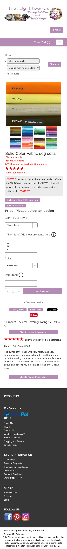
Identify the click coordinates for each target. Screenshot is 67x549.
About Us (8, 423)
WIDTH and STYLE (16, 218)
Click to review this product (33, 332)
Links (6, 500)
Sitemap (8, 496)
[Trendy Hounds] (33, 12)
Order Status (10, 470)
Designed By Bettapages (15, 534)
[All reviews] (14, 169)
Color (8, 258)
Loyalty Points (11, 445)
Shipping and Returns (14, 441)
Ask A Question (18, 310)
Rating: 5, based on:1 (16, 172)
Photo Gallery (10, 492)
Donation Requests (13, 463)
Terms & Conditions (13, 474)
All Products (13, 73)
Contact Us (9, 430)
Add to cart (42, 291)
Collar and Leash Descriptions (22, 200)
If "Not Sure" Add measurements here (27, 234)
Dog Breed (11, 274)
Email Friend (35, 310)
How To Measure (15, 205)
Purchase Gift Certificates (16, 467)
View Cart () (42, 42)
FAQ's (7, 427)
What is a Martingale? (14, 434)
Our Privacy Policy (13, 478)
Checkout (54, 64)
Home (8, 55)
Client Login (9, 459)
